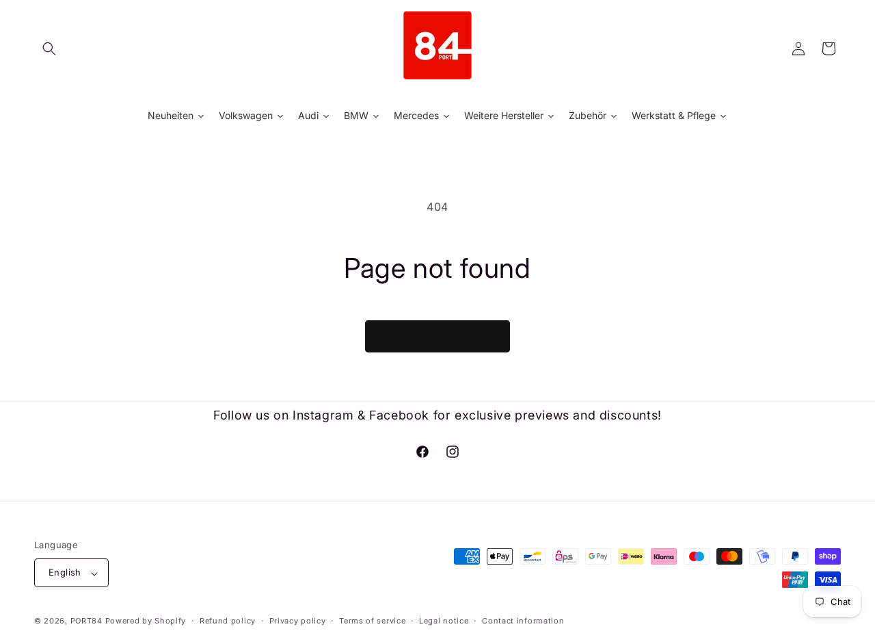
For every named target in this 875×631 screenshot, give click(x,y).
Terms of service (372, 621)
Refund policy (228, 621)
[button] (49, 49)
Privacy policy (297, 621)
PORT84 (86, 621)
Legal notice (443, 621)
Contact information (523, 621)
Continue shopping (437, 336)
